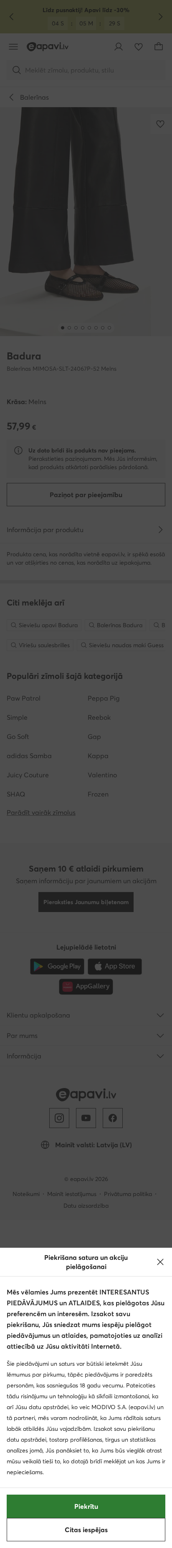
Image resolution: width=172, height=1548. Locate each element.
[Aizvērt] (160, 1262)
